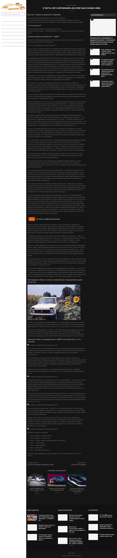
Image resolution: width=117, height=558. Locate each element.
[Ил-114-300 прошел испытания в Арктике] (93, 517)
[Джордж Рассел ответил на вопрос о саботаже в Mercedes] (32, 527)
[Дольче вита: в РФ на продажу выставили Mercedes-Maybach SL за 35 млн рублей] (62, 541)
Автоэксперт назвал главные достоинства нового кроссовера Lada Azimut (107, 84)
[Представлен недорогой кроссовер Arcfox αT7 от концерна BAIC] (77, 480)
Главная (4, 20)
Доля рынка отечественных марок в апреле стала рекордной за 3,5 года (77, 529)
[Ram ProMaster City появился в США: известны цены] (36, 480)
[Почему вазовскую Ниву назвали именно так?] (93, 537)
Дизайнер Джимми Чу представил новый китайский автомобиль (106, 526)
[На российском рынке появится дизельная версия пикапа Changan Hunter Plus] (95, 72)
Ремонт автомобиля (8, 37)
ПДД (3, 41)
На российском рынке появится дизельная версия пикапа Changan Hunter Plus (107, 73)
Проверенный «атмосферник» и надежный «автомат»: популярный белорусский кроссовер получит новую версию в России (102, 41)
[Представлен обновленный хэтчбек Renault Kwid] (57, 480)
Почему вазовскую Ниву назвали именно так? (107, 535)
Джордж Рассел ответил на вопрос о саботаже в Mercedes (47, 526)
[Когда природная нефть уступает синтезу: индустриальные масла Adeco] (95, 52)
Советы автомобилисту (9, 44)
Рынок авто (5, 30)
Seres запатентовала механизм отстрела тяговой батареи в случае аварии (76, 517)
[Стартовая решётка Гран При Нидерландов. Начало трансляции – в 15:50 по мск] (32, 517)
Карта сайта (71, 553)
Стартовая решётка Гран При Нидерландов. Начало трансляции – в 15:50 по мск (47, 517)
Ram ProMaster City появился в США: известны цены (36, 490)
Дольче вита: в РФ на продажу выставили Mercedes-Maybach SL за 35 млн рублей (76, 541)
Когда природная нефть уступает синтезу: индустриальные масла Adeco (108, 52)
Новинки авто (6, 26)
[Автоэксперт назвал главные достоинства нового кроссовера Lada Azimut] (95, 83)
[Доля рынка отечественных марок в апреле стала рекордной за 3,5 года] (62, 529)
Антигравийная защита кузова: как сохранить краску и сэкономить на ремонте (46, 537)
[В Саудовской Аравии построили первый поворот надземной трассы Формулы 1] (95, 62)
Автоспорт (5, 48)
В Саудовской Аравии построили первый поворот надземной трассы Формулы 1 (107, 62)
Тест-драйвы (5, 34)
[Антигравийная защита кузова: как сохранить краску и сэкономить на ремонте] (32, 537)
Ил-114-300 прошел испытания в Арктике (106, 516)
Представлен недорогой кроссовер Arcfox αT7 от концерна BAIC (77, 490)
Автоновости (6, 23)
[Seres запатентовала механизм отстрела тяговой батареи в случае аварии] (62, 517)
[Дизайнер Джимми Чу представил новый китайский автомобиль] (93, 527)
